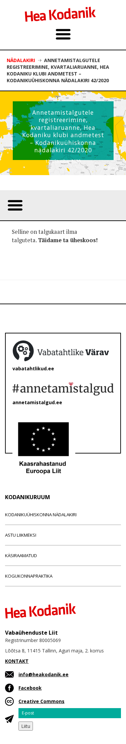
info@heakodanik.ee (43, 674)
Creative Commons (41, 701)
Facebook (30, 688)
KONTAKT (17, 661)
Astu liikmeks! (20, 535)
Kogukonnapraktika (28, 576)
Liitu (25, 726)
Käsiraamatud (21, 555)
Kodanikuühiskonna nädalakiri (41, 515)
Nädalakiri (21, 60)
